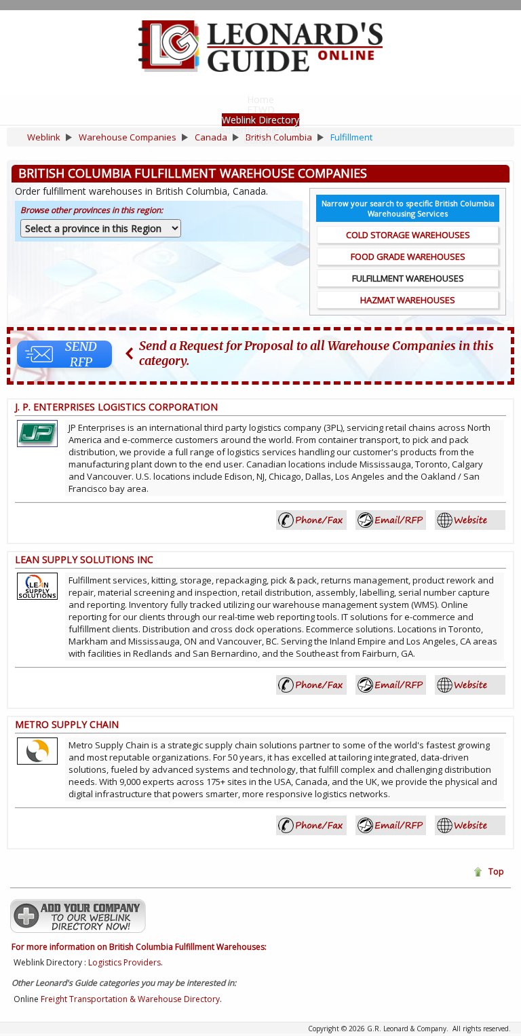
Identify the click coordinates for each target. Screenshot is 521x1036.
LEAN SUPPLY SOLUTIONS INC (84, 559)
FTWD (261, 109)
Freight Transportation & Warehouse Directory (130, 999)
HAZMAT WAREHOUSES (407, 300)
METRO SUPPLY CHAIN (67, 724)
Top (496, 871)
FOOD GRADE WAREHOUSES (408, 256)
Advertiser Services (260, 129)
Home (260, 99)
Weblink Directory (260, 119)
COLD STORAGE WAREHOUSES (408, 235)
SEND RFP (81, 354)
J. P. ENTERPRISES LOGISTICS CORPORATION (116, 406)
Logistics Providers (124, 962)
